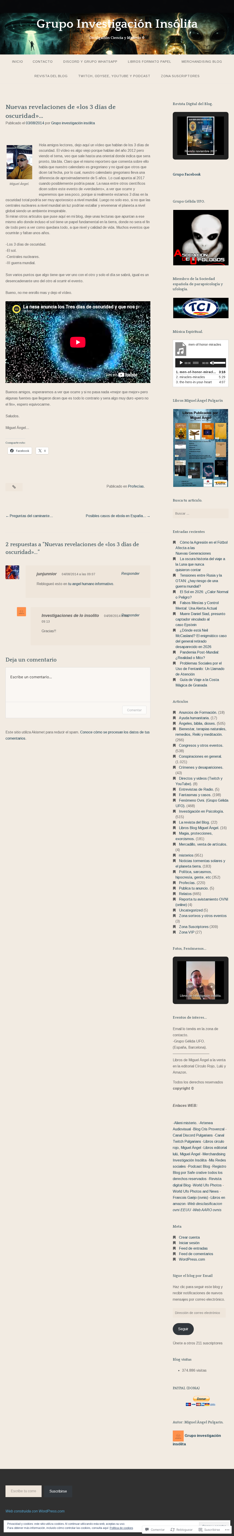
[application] (200, 362)
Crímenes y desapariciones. (201, 767)
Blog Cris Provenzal (208, 1129)
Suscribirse (58, 1491)
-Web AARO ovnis (206, 1210)
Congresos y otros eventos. (201, 745)
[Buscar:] (201, 513)
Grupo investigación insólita (73, 123)
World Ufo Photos (207, 1185)
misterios (186, 855)
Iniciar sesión (189, 1243)
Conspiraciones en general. (200, 756)
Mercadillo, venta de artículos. (203, 844)
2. (190, 377)
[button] (190, 142)
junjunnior (47, 574)
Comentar (134, 710)
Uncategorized (191, 910)
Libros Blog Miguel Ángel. (199, 828)
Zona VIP (186, 932)
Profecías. (136, 486)
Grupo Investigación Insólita (117, 24)
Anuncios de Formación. (198, 712)
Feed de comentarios (196, 1254)
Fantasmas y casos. (195, 795)
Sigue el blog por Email (193, 1276)
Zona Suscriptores (180, 76)
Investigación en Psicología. (201, 811)
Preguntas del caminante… (31, 516)
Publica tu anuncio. (194, 888)
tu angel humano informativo (90, 584)
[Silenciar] (212, 363)
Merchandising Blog (202, 61)
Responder (130, 573)
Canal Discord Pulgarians (193, 1135)
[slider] (219, 362)
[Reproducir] (181, 363)
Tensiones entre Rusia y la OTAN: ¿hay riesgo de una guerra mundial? (199, 580)
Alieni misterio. (185, 1123)
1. (196, 372)
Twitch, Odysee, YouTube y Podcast (114, 76)
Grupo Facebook (187, 174)
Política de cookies (121, 1528)
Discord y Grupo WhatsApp (90, 61)
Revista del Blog (51, 76)
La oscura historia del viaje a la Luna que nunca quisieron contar (200, 564)
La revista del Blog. (194, 822)
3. (194, 382)
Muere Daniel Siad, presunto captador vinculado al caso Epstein (200, 619)
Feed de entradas (193, 1248)
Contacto (43, 61)
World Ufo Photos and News (196, 1191)
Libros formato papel (149, 61)
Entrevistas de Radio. (196, 789)
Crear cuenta (189, 1237)
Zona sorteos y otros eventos (203, 916)
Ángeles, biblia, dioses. (197, 723)
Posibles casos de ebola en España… (116, 516)
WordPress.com (192, 1259)
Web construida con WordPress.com (34, 1511)
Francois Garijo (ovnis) (190, 1197)
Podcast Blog (199, 1166)
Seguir (183, 1329)
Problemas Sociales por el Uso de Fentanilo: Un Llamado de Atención (200, 668)
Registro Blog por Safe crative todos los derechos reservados (199, 1172)
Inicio (17, 61)
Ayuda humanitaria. (194, 718)
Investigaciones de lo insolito (70, 615)
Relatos (185, 894)
